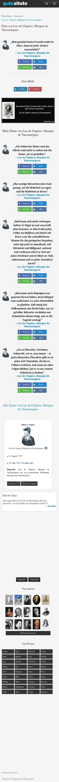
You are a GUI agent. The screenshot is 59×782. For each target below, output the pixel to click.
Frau (43, 671)
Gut (16, 666)
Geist (43, 676)
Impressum (17, 778)
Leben (5, 651)
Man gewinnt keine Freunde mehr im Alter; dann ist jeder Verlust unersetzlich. (33, 45)
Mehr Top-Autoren (28, 633)
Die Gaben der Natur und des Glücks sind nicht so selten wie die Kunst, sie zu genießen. (32, 150)
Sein (17, 651)
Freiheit (31, 686)
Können (18, 671)
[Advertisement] (29, 545)
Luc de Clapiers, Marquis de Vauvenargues (33, 54)
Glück (5, 666)
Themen (34, 579)
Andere (18, 661)
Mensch (31, 651)
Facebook (6, 778)
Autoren (22, 579)
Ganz (30, 666)
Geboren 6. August (29, 483)
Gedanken (19, 686)
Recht (30, 676)
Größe (43, 661)
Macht (43, 656)
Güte (5, 671)
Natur (30, 671)
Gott (30, 656)
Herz (17, 676)
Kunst (5, 686)
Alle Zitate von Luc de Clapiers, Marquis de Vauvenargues (28, 407)
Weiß (17, 691)
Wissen (44, 681)
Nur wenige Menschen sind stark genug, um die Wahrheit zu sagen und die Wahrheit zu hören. (32, 187)
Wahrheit (32, 661)
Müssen (31, 681)
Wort (43, 686)
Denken (44, 691)
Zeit (4, 661)
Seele (5, 676)
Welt (4, 656)
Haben (18, 656)
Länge (30, 691)
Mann (43, 666)
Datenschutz (29, 778)
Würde (5, 681)
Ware (17, 681)
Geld (5, 691)
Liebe (43, 651)
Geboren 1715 (14, 483)
